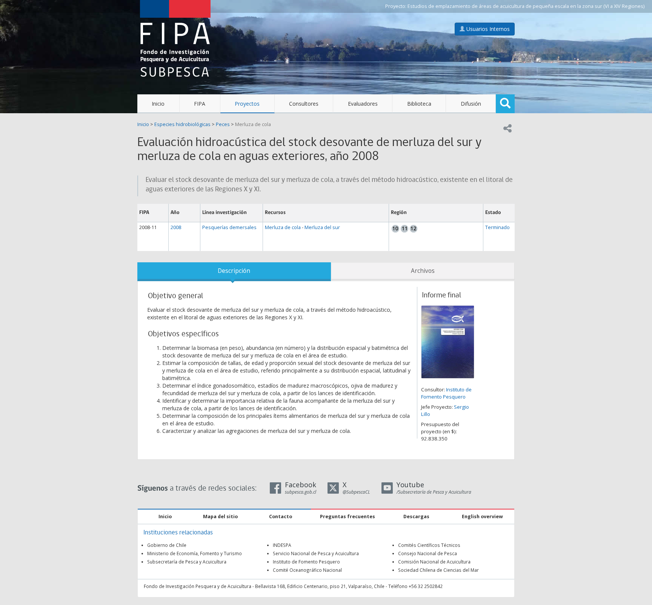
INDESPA (282, 545)
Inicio (158, 103)
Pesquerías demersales (229, 227)
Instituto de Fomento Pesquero (446, 393)
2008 (176, 227)
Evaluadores (363, 103)
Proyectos (247, 103)
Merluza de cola (253, 124)
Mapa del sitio (220, 516)
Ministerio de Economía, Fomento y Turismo (194, 553)
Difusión (471, 103)
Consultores (303, 103)
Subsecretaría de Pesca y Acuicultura (186, 562)
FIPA (199, 103)
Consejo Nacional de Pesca (427, 553)
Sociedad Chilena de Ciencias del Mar (438, 570)
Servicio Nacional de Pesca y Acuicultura (316, 553)
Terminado (497, 227)
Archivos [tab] (423, 271)
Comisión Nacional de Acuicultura (434, 562)
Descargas (416, 516)
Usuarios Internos (487, 28)
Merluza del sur (322, 227)
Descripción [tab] (234, 271)
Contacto (280, 516)
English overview (482, 516)
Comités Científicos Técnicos (429, 545)
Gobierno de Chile (166, 545)
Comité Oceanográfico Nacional (307, 570)
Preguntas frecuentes (347, 516)
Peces (223, 124)
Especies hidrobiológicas (182, 124)
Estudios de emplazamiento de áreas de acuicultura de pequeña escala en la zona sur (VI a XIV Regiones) (526, 6)
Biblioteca (419, 103)
